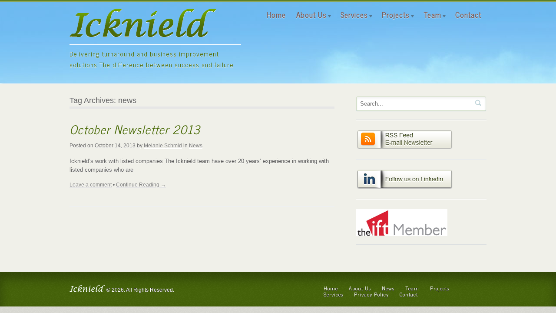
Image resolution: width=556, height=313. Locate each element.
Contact (468, 15)
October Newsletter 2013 (135, 129)
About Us (309, 15)
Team (429, 15)
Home (276, 15)
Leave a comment (91, 185)
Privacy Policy (371, 294)
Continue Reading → (141, 185)
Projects (393, 15)
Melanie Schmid (163, 146)
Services (351, 15)
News (195, 146)
